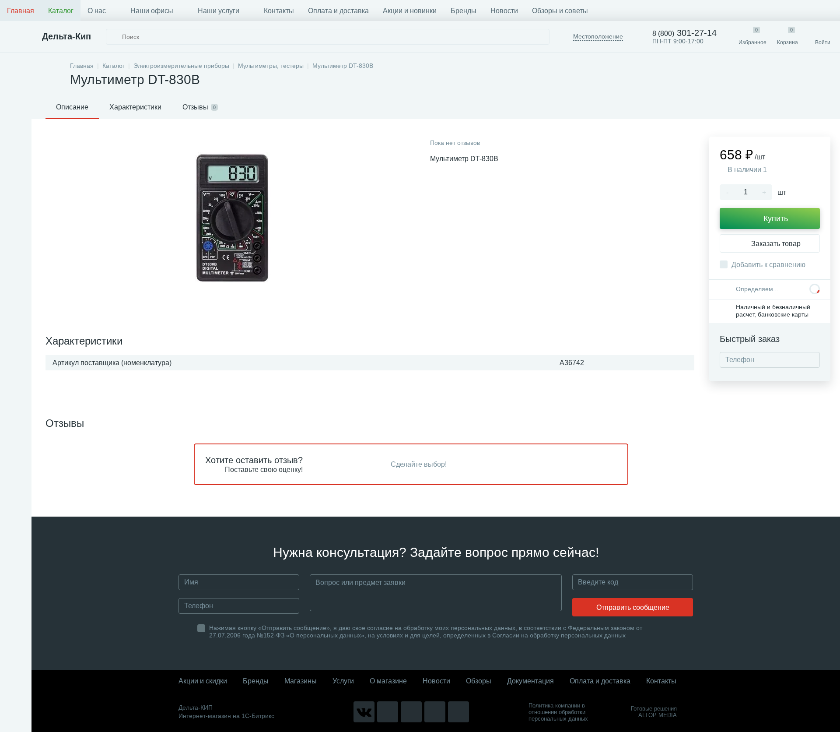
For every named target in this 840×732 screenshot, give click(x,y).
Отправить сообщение (632, 607)
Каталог (61, 10)
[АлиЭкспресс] (387, 711)
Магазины (300, 681)
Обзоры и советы (560, 10)
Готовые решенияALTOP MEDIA (654, 711)
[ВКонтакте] (364, 711)
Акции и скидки (202, 681)
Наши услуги (218, 10)
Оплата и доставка (338, 10)
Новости (504, 10)
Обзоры (478, 681)
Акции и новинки (410, 10)
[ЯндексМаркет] (411, 711)
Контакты (279, 10)
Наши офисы (151, 10)
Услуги (343, 681)
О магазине (388, 681)
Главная (20, 10)
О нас (97, 10)
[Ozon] (458, 711)
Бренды (463, 10)
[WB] (434, 711)
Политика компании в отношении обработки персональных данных (558, 712)
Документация (530, 681)
